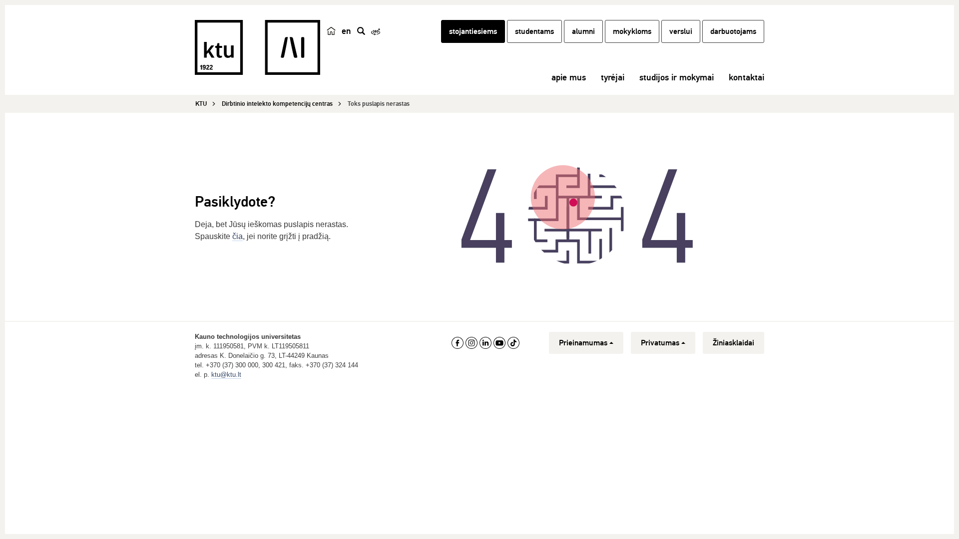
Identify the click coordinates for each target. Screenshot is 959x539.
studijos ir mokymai (676, 77)
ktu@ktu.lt (226, 374)
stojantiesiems (473, 31)
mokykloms (632, 31)
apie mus (568, 77)
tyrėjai (612, 77)
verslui (680, 31)
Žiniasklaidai (733, 343)
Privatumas (660, 343)
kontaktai (746, 77)
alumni (583, 31)
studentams (534, 31)
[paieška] (361, 30)
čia (237, 236)
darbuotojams (733, 31)
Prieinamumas (583, 343)
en (346, 30)
